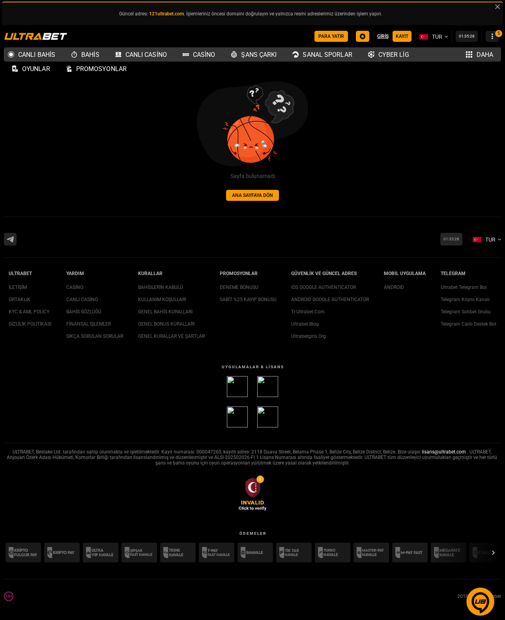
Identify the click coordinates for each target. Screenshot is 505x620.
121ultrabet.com (166, 14)
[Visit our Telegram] (10, 239)
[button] (480, 616)
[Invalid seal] (252, 493)
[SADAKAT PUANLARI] (362, 36)
